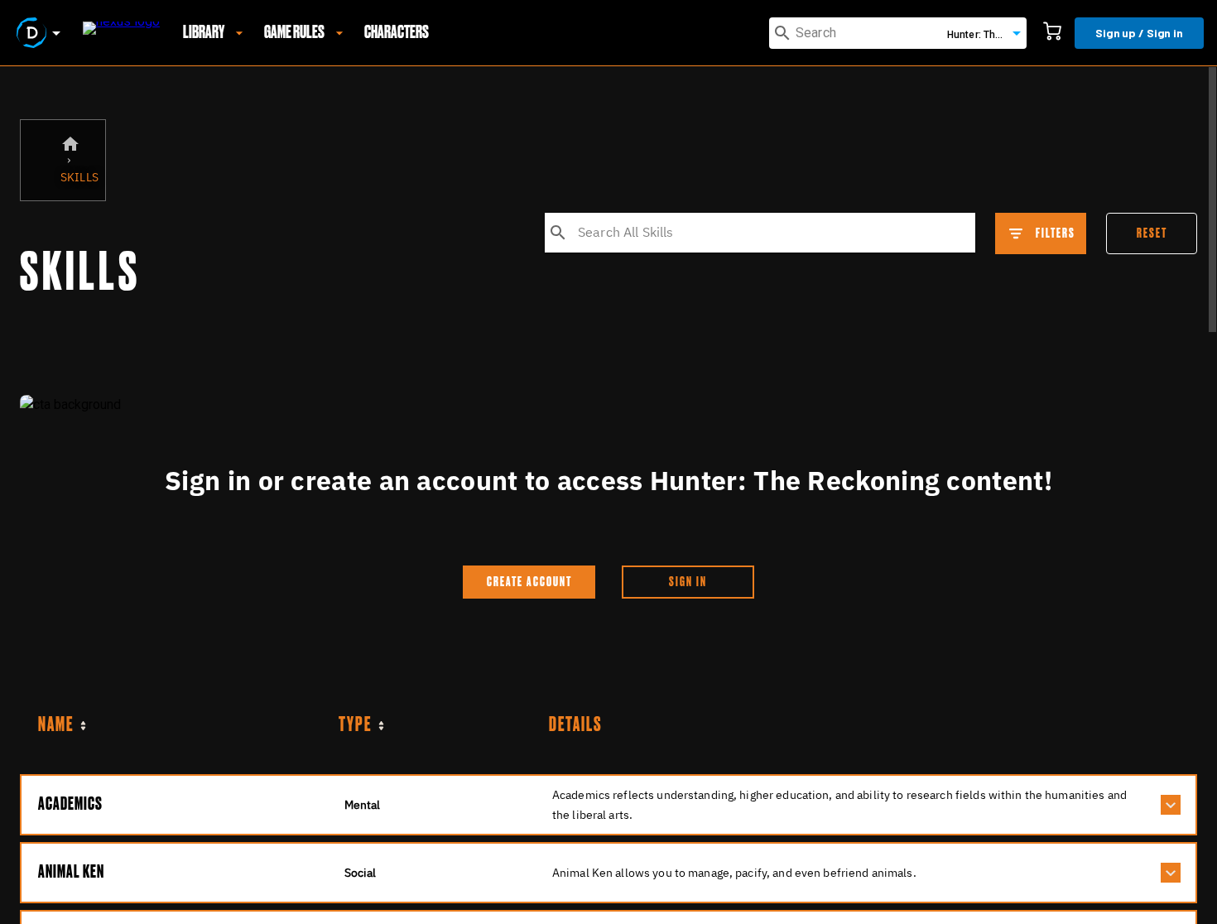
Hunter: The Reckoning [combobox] (987, 35)
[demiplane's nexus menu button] (41, 33)
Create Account (529, 582)
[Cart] (1052, 33)
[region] (608, 495)
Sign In (688, 582)
